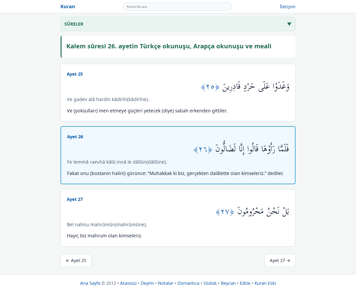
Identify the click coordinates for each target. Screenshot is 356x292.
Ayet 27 (75, 199)
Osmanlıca (188, 283)
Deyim (147, 283)
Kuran (68, 6)
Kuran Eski (265, 283)
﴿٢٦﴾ (204, 149)
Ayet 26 (75, 136)
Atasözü (128, 283)
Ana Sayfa (90, 283)
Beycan (228, 283)
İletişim (287, 6)
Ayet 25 (75, 74)
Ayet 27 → (280, 260)
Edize (245, 283)
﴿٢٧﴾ (226, 211)
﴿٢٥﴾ (212, 86)
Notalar (165, 283)
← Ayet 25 (76, 260)
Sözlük (210, 283)
